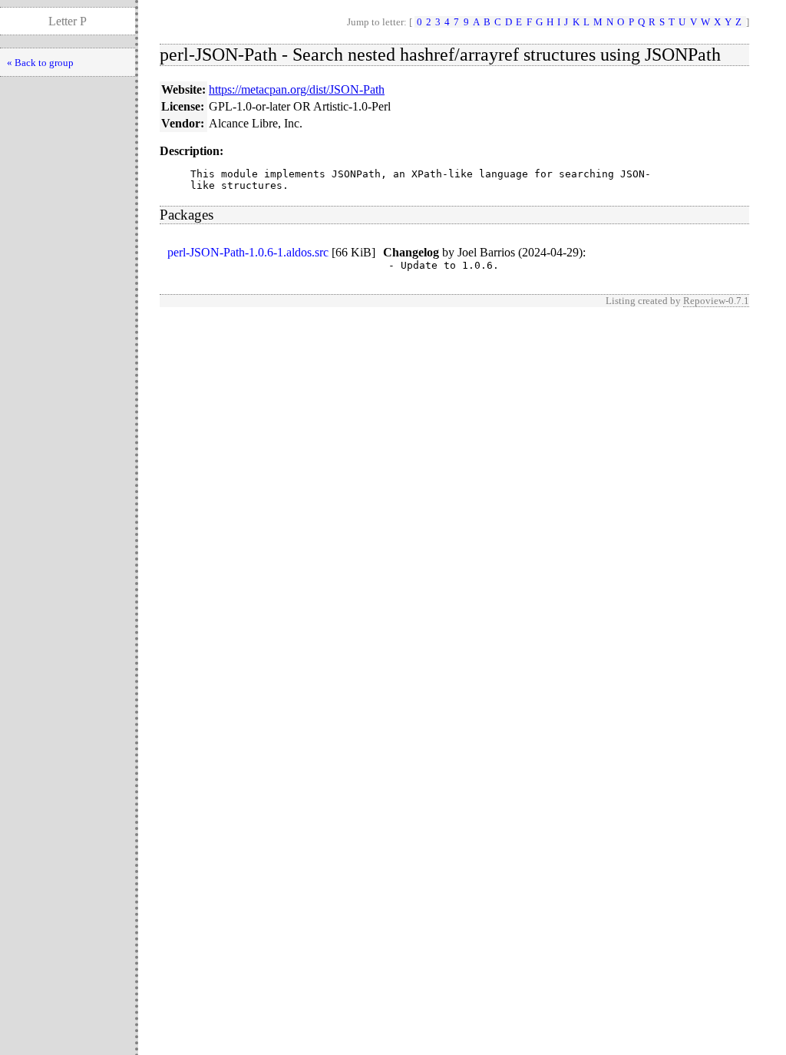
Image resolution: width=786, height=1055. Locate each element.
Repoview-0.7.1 (716, 300)
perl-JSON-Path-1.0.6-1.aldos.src (248, 252)
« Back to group (40, 62)
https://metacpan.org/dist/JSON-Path (297, 89)
